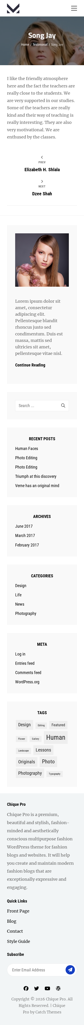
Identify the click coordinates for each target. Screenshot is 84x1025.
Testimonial (40, 44)
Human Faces (26, 448)
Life (18, 594)
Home (25, 44)
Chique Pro (56, 999)
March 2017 (25, 535)
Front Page (18, 911)
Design (20, 585)
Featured (58, 725)
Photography (25, 613)
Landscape (23, 750)
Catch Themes (48, 1012)
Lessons (43, 750)
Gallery (35, 738)
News (19, 604)
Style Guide (18, 941)
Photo (48, 761)
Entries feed (25, 663)
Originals (26, 762)
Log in (20, 654)
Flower (21, 738)
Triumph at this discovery (35, 476)
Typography (54, 773)
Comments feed (28, 672)
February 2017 (27, 545)
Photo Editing (26, 457)
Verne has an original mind (37, 485)
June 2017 (24, 526)
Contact (15, 931)
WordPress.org (27, 681)
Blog (11, 921)
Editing (41, 725)
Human (55, 737)
